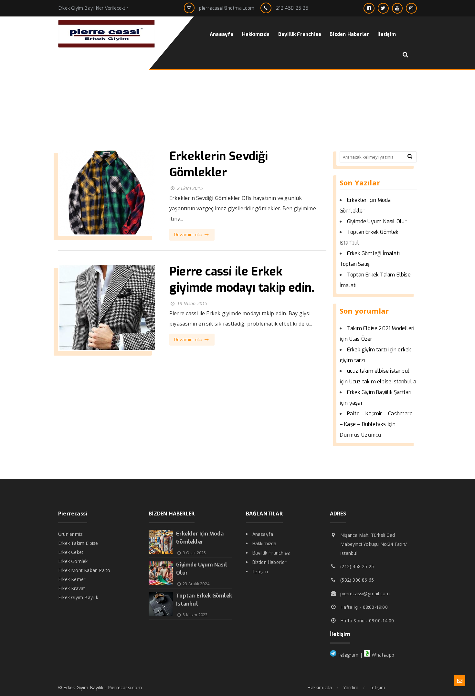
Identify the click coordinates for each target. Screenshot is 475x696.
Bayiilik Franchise (271, 553)
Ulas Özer (361, 339)
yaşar (356, 403)
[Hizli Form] (459, 680)
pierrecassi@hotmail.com (226, 8)
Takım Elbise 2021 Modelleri (380, 328)
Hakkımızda (264, 544)
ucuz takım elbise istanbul (378, 371)
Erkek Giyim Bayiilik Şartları (379, 392)
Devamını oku (189, 234)
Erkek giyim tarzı (367, 349)
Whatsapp (382, 655)
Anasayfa (262, 534)
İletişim (260, 572)
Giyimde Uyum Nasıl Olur (377, 221)
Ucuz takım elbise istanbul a (383, 381)
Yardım (350, 688)
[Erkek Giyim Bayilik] (106, 45)
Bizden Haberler (269, 562)
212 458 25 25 (292, 8)
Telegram (347, 655)
